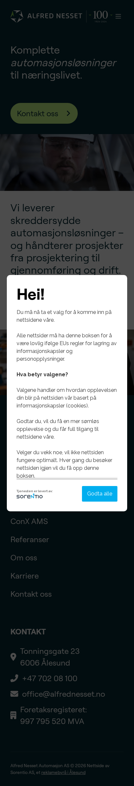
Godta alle (99, 494)
